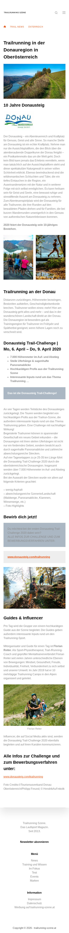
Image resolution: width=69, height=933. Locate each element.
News (34, 860)
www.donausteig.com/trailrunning (23, 776)
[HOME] (5, 26)
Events (34, 876)
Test (34, 872)
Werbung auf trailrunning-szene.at (34, 907)
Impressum (34, 899)
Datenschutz (34, 903)
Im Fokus (34, 868)
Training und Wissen (34, 864)
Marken (34, 880)
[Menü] (63, 12)
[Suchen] (56, 12)
